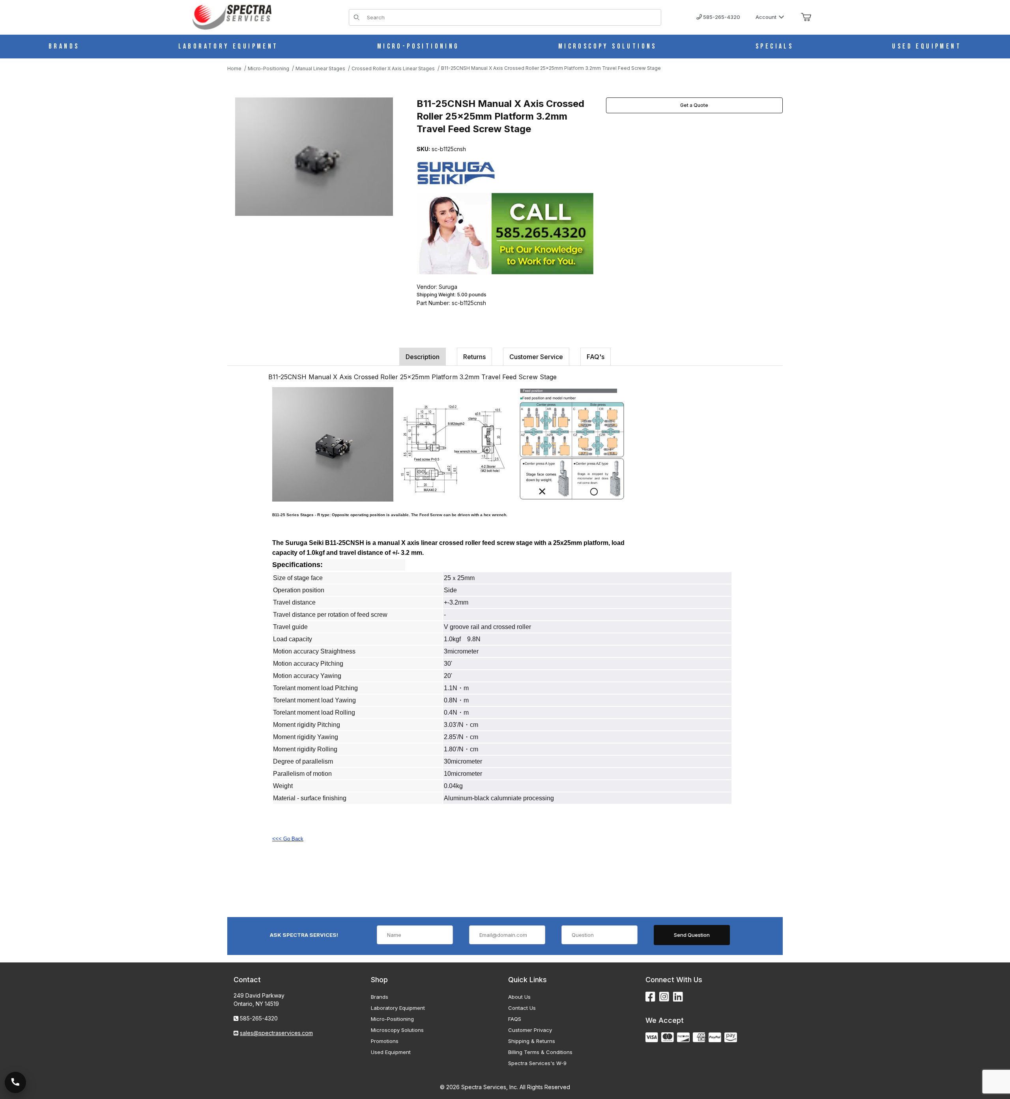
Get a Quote (694, 105)
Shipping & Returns (531, 1041)
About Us (519, 997)
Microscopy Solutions (397, 1030)
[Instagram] (664, 997)
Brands (379, 997)
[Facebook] (650, 997)
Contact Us (522, 1008)
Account (766, 17)
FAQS (514, 1019)
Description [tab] (423, 357)
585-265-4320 (721, 17)
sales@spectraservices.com (276, 1033)
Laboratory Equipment (398, 1008)
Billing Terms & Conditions (540, 1052)
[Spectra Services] (232, 16)
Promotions (384, 1041)
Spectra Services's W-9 (537, 1063)
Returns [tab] (474, 357)
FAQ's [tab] (595, 357)
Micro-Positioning (392, 1019)
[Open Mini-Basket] (806, 17)
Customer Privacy (530, 1030)
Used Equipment (391, 1052)
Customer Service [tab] (536, 357)
